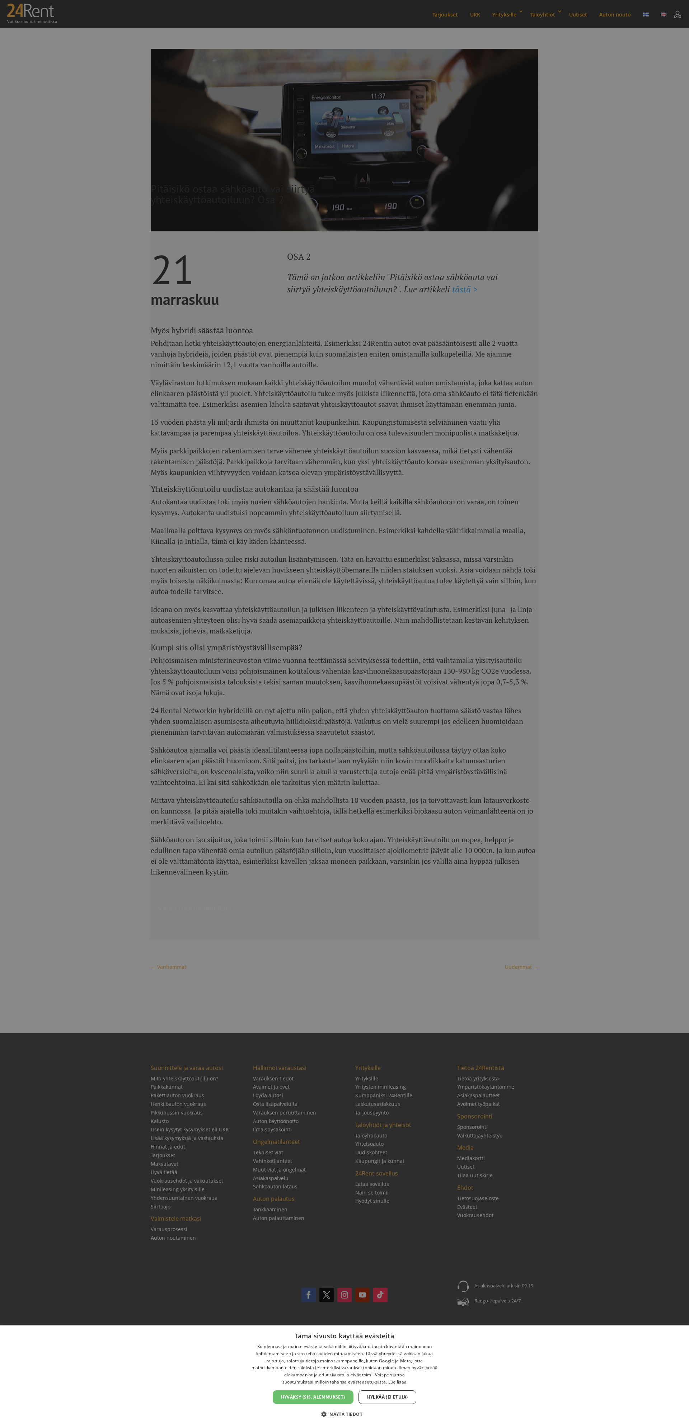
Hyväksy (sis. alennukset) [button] (313, 1397)
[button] (344, 1414)
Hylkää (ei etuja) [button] (387, 1397)
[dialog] (344, 1376)
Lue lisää (397, 1382)
